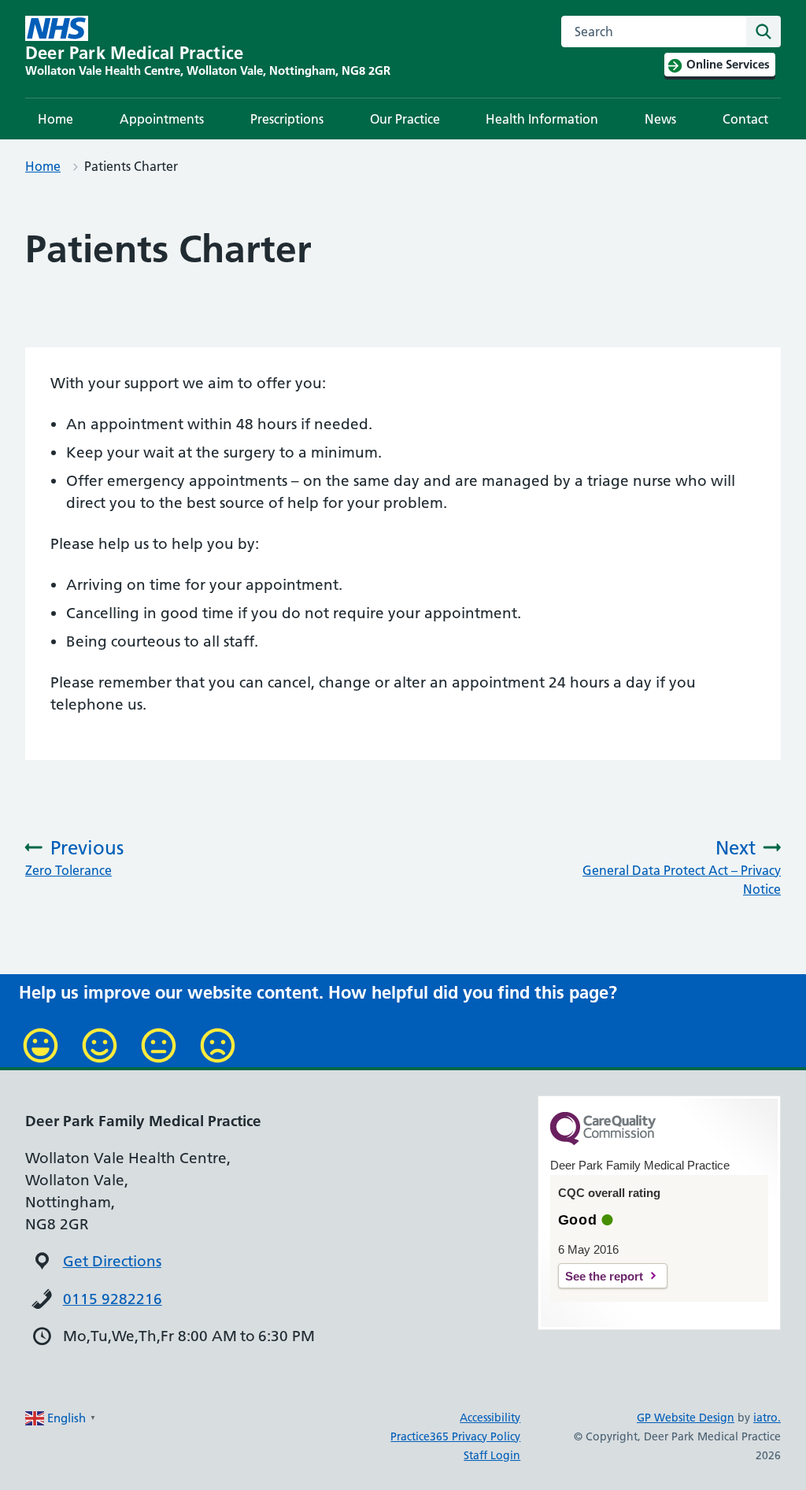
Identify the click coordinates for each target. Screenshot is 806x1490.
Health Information (542, 119)
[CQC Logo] (603, 1141)
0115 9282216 (112, 1299)
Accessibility (490, 1417)
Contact (745, 119)
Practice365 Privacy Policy (455, 1436)
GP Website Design (685, 1417)
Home (55, 119)
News (660, 119)
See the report (604, 1276)
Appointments (162, 119)
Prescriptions (287, 119)
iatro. (767, 1417)
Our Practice (405, 119)
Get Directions (112, 1261)
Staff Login (492, 1455)
